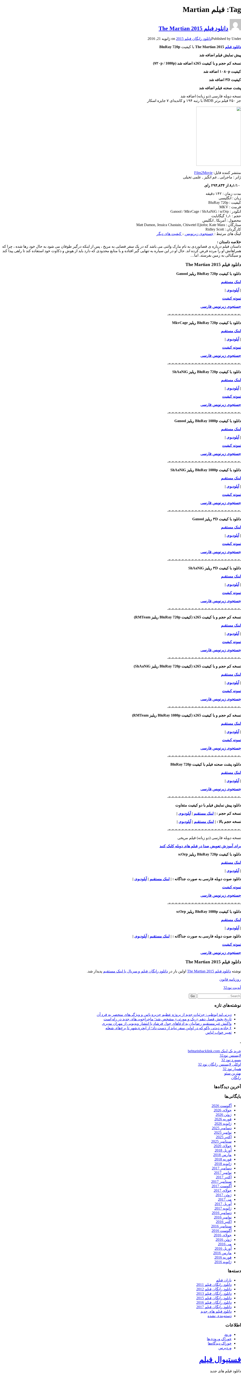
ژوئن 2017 (224, 1195)
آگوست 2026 (222, 1106)
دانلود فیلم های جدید (216, 1311)
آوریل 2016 (223, 1248)
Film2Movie (203, 173)
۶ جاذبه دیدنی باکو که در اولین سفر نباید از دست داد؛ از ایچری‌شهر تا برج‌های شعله (168, 1028)
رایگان (236, 1078)
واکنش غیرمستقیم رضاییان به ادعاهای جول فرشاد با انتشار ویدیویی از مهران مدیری (167, 1024)
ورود (228, 1334)
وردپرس (225, 1348)
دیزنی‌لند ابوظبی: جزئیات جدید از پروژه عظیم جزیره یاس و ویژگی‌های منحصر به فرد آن (164, 1015)
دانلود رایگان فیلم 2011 (214, 1285)
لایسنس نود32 (230, 1055)
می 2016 (225, 1244)
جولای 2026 (223, 1110)
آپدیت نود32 (232, 988)
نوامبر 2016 (223, 1217)
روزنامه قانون (230, 979)
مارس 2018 (222, 1155)
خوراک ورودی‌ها (219, 1339)
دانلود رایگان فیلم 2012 (214, 1289)
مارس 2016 (222, 1253)
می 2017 (225, 1199)
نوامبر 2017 (223, 1173)
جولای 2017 (223, 1190)
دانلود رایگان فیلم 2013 (214, 1294)
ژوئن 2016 (224, 1240)
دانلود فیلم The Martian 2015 (193, 28)
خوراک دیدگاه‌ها (220, 1343)
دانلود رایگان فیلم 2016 (214, 1302)
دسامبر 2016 (222, 1213)
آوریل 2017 (223, 1204)
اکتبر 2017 (224, 1177)
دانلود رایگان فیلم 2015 (193, 39)
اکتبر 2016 (224, 1222)
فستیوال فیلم (220, 1359)
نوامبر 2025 (223, 1132)
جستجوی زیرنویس (198, 234)
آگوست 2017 (222, 1186)
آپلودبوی (233, 290)
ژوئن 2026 (224, 1115)
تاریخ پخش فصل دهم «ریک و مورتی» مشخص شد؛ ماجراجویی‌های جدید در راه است (168, 1019)
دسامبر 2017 (222, 1168)
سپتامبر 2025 (221, 1141)
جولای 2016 (223, 1235)
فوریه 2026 (223, 1119)
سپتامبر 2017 (221, 1182)
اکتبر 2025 (224, 1137)
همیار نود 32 (232, 1069)
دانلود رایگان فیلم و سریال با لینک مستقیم (135, 971)
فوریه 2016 (223, 1257)
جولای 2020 (223, 1146)
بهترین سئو (232, 1073)
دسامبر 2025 (222, 1128)
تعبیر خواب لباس (218, 1032)
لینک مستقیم (231, 527)
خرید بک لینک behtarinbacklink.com (214, 1051)
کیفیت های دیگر (169, 234)
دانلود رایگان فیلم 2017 (214, 1307)
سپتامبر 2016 (221, 1226)
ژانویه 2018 (223, 1164)
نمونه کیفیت (231, 298)
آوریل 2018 (223, 1150)
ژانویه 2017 (223, 1208)
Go (193, 996)
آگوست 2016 (222, 1231)
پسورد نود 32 (231, 1060)
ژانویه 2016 (223, 1262)
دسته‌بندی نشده (220, 1316)
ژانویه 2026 (223, 1124)
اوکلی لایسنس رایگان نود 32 (219, 1064)
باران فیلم (224, 1280)
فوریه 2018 (223, 1159)
